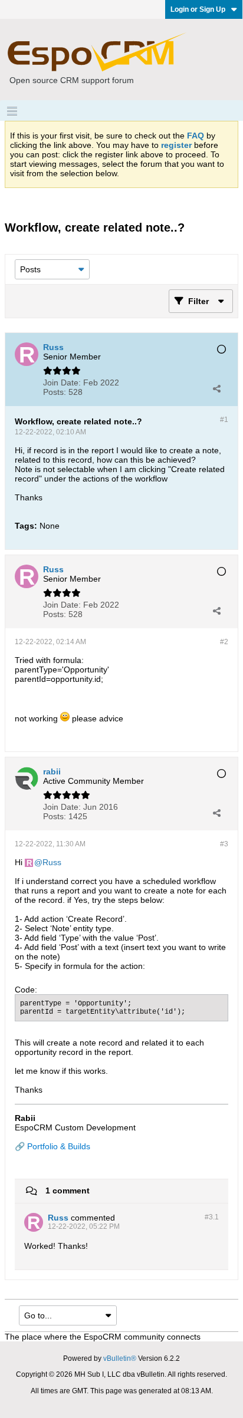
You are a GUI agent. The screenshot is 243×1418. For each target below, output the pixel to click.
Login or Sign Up (197, 9)
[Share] (216, 388)
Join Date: (62, 382)
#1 (224, 419)
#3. (212, 1217)
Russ (51, 862)
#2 (224, 642)
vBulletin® (119, 1358)
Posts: (54, 392)
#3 (224, 844)
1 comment (67, 1190)
